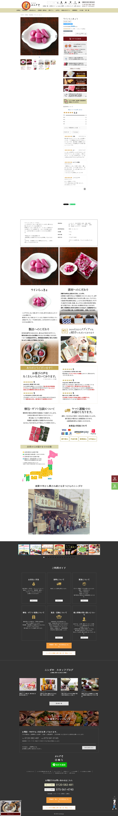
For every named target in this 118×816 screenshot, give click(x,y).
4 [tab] (50, 555)
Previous (22, 36)
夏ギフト (51, 10)
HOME (22, 14)
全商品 (18, 10)
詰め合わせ (33, 10)
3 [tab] (48, 555)
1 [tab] (43, 555)
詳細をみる (33, 600)
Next (56, 36)
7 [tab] (57, 555)
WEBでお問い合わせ (89, 747)
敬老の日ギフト (66, 10)
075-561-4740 (65, 789)
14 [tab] (74, 555)
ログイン (65, 3)
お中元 (57, 10)
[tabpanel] (24, 549)
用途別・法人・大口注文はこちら (59, 645)
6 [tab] (55, 555)
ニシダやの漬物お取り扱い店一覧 (44, 771)
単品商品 (24, 10)
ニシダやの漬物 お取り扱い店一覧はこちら (59, 653)
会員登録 (61, 3)
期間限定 (74, 10)
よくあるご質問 (60, 6)
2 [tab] (46, 555)
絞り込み (76, 132)
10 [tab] (64, 555)
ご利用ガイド (52, 6)
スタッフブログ (57, 771)
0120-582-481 (32, 738)
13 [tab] (71, 555)
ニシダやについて (69, 6)
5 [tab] (53, 555)
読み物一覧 (59, 703)
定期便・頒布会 (42, 10)
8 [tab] (60, 555)
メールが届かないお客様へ (85, 771)
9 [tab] (62, 555)
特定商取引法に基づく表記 (61, 773)
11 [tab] (67, 555)
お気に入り (70, 3)
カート (79, 3)
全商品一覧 (45, 6)
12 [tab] (69, 555)
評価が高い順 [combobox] (66, 132)
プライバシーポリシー (48, 773)
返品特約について (68, 106)
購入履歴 (75, 3)
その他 (81, 10)
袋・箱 (87, 10)
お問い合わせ (77, 6)
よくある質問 (74, 771)
